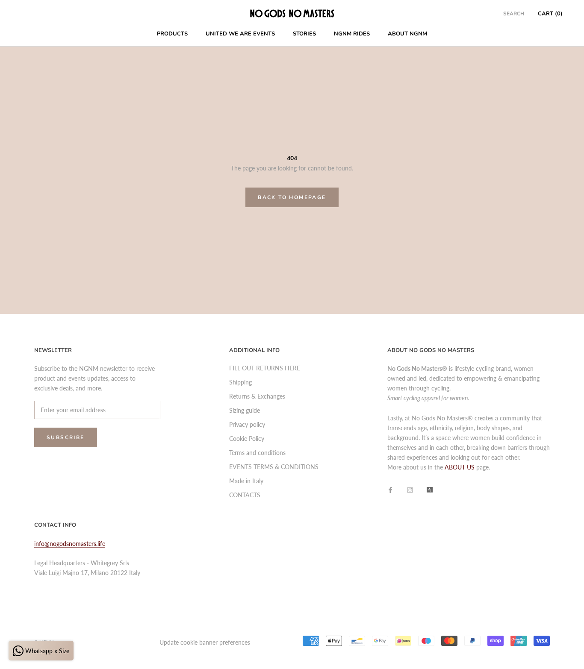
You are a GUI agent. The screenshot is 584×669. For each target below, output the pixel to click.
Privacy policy (247, 424)
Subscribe (66, 437)
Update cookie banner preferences (204, 642)
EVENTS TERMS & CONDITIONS (274, 466)
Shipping (240, 382)
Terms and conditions (257, 452)
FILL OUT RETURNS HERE (264, 368)
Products (172, 34)
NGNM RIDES (352, 34)
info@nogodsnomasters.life (69, 543)
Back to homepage (292, 197)
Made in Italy (246, 480)
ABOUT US (460, 467)
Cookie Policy (246, 438)
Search (513, 13)
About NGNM (407, 34)
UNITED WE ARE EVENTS (240, 34)
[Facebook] (390, 489)
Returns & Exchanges (257, 396)
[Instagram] (410, 489)
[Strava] (430, 489)
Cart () (550, 14)
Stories (304, 34)
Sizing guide (244, 410)
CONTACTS (244, 495)
